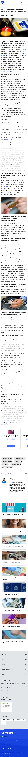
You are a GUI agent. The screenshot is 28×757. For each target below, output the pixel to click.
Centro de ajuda (4, 694)
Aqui (2, 399)
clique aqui (8, 139)
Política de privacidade (13, 741)
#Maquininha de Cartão (7, 467)
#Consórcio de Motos (7, 461)
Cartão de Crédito (6, 454)
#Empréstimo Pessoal (16, 464)
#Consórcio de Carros (7, 458)
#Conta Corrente (18, 461)
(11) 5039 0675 (6, 687)
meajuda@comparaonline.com (10, 690)
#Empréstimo (5, 464)
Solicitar (10, 445)
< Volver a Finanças (4, 5)
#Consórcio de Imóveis (20, 458)
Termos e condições (5, 744)
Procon (6, 186)
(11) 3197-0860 (5, 697)
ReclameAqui (4, 741)
